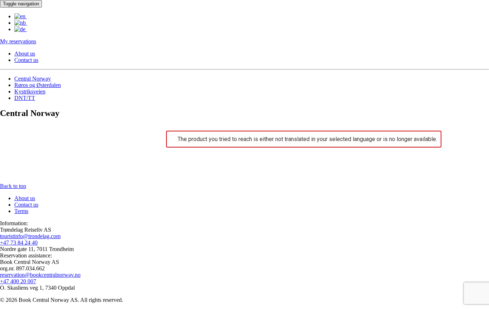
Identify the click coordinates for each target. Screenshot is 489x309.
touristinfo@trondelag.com (30, 236)
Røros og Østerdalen (37, 85)
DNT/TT (24, 98)
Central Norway (32, 79)
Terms (21, 211)
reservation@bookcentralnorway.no (40, 275)
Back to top (13, 186)
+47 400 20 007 (18, 281)
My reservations (18, 41)
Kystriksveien (29, 91)
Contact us (26, 60)
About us (24, 53)
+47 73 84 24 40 (19, 243)
